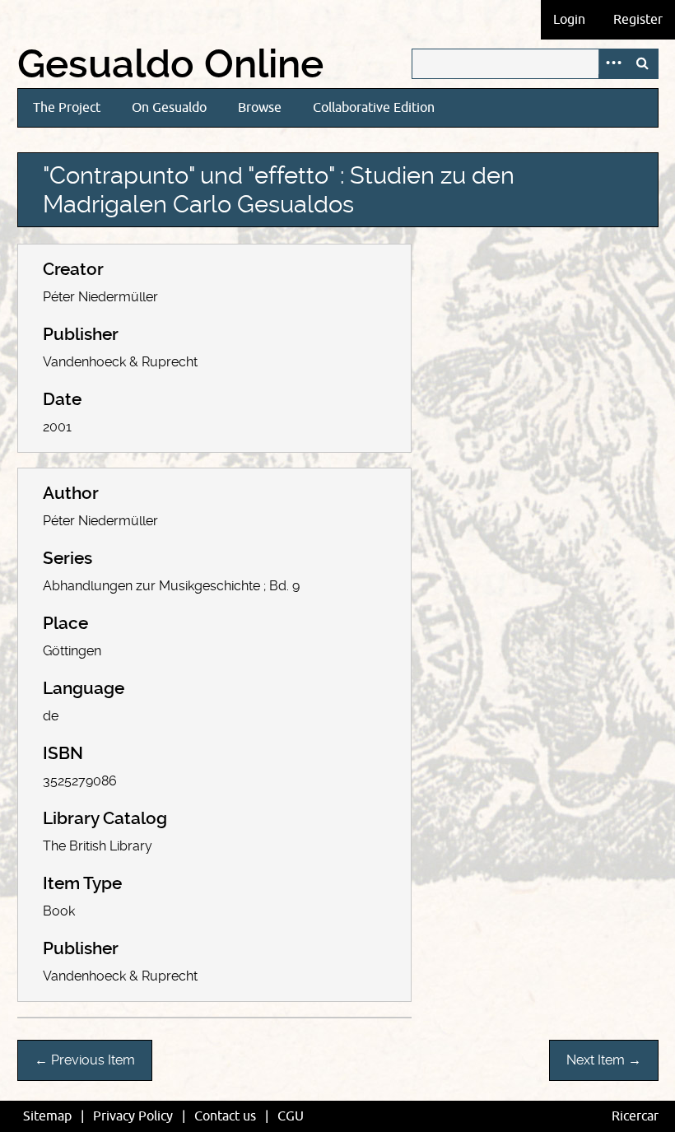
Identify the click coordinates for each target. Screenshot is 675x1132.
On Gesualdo (169, 108)
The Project (66, 108)
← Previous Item (85, 1060)
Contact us (225, 1116)
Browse (260, 108)
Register (638, 20)
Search (643, 63)
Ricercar (635, 1116)
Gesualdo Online (170, 64)
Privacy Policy (133, 1116)
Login (569, 20)
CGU (290, 1116)
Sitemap (47, 1116)
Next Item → (603, 1060)
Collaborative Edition (374, 108)
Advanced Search (613, 63)
